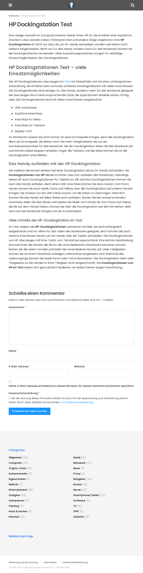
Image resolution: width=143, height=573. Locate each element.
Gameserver (17, 500)
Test (67, 82)
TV (75, 506)
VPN (75, 511)
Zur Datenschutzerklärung (77, 402)
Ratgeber (79, 479)
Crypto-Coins (18, 468)
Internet (14, 516)
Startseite (14, 15)
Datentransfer (18, 473)
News (76, 468)
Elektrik (13, 484)
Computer (15, 463)
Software (79, 500)
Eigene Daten (17, 479)
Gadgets (14, 495)
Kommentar (17, 307)
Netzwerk (79, 463)
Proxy (76, 473)
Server (77, 490)
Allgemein (15, 457)
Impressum (50, 562)
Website (79, 366)
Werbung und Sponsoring (23, 562)
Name (13, 351)
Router (77, 484)
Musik (77, 457)
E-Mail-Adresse (20, 366)
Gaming (14, 506)
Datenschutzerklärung (24, 393)
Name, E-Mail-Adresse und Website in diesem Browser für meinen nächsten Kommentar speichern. (71, 386)
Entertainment (18, 490)
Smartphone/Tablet (86, 495)
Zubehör (78, 516)
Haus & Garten (18, 511)
